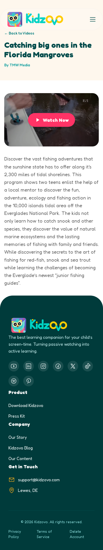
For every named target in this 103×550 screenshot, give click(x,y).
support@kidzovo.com (39, 479)
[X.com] (73, 366)
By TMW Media (17, 65)
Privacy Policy (14, 534)
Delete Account (77, 534)
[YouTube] (13, 366)
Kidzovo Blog (20, 448)
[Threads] (87, 366)
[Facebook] (58, 366)
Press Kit (16, 416)
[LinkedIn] (28, 366)
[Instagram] (43, 366)
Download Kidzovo (25, 405)
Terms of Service (44, 534)
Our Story (17, 437)
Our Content (20, 458)
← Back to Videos (19, 33)
